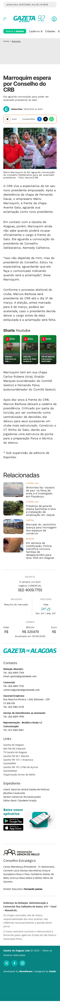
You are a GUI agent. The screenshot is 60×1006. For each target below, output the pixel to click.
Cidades (50, 31)
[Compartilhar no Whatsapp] (51, 119)
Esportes (16, 41)
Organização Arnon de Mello (19, 774)
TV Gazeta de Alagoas (15, 752)
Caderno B (35, 31)
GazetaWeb (9, 763)
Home (6, 41)
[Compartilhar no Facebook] (39, 119)
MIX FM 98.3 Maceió (14, 748)
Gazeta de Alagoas (13, 744)
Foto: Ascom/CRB (28, 177)
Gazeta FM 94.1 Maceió (16, 756)
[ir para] (40, 819)
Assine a (15, 31)
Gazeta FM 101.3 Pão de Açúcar (20, 767)
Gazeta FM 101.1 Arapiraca (18, 759)
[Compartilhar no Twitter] (45, 119)
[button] (54, 19)
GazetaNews (10, 770)
